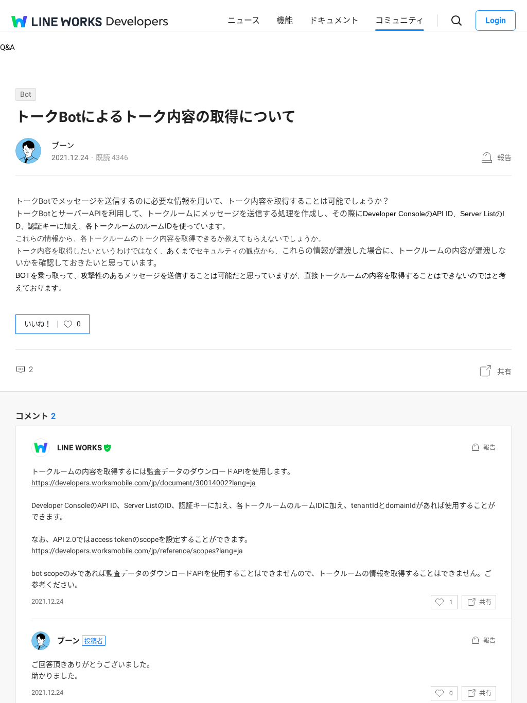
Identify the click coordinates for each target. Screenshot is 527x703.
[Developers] (137, 22)
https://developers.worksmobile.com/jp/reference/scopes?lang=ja (137, 551)
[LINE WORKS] (56, 21)
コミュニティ (399, 20)
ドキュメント (334, 20)
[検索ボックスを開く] (456, 20)
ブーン (62, 145)
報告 (504, 157)
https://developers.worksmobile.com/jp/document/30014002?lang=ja (143, 483)
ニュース (243, 20)
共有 (504, 371)
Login (495, 20)
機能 (284, 20)
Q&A (7, 47)
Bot (25, 94)
